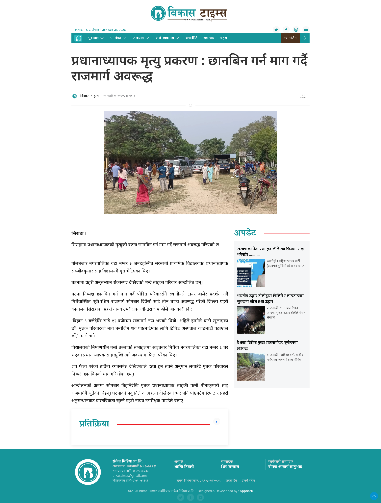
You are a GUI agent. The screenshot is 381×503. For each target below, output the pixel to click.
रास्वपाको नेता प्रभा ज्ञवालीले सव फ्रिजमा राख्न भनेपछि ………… (270, 252)
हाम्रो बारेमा (248, 480)
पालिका (115, 38)
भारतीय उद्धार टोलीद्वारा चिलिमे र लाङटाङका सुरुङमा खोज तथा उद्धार (270, 299)
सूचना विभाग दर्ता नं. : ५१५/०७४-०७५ (198, 480)
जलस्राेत (138, 38)
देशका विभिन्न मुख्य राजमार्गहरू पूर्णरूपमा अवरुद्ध (267, 345)
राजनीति (191, 38)
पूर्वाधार (93, 38)
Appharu (246, 491)
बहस (223, 38)
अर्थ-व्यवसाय (165, 38)
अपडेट (245, 233)
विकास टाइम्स (89, 96)
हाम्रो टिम (231, 480)
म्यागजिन (290, 38)
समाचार (208, 38)
